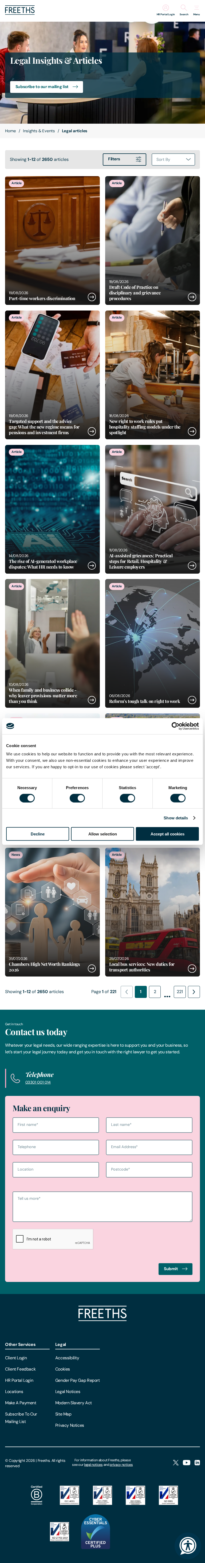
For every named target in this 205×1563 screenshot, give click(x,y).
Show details (176, 817)
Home (10, 131)
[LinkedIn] (197, 1463)
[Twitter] (176, 1463)
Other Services (20, 1344)
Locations (14, 1391)
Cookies (62, 1369)
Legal (60, 1344)
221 (180, 991)
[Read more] (52, 240)
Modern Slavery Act (73, 1403)
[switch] (77, 798)
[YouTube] (186, 1463)
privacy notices (121, 1464)
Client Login (16, 1358)
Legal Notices (67, 1391)
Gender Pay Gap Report (77, 1380)
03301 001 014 (38, 1082)
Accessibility (67, 1358)
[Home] (102, 1319)
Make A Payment (20, 1403)
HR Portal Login (19, 1380)
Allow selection (102, 834)
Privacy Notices (69, 1425)
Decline (38, 834)
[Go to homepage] (20, 13)
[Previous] (127, 992)
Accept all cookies (167, 834)
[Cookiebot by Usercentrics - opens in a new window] (175, 726)
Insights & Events (39, 131)
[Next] (194, 992)
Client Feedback (20, 1369)
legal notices (93, 1464)
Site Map (63, 1414)
